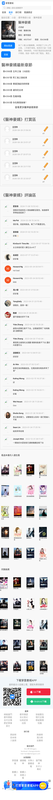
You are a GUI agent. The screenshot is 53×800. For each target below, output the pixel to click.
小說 (14, 17)
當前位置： (6, 17)
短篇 (40, 723)
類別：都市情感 (24, 35)
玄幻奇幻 (24, 717)
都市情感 (24, 714)
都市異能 (8, 717)
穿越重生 (40, 714)
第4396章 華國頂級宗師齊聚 (16, 84)
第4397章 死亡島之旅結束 (15, 77)
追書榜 (40, 740)
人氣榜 (13, 740)
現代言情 (40, 717)
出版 (24, 723)
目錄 (6, 54)
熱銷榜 (40, 734)
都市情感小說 (24, 17)
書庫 (11, 12)
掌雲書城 (8, 3)
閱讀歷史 (28, 12)
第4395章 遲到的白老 (13, 90)
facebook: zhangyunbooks (30, 751)
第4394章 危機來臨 (12, 96)
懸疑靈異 (40, 720)
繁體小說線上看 (23, 775)
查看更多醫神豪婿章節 (26, 107)
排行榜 (18, 12)
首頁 (4, 12)
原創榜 (13, 734)
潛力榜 (40, 737)
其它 (8, 726)
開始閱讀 (8, 45)
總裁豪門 (8, 714)
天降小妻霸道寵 (31, 763)
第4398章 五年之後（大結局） (17, 71)
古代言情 (8, 720)
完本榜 (13, 737)
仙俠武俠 (24, 720)
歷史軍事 (8, 723)
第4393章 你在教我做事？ (15, 102)
